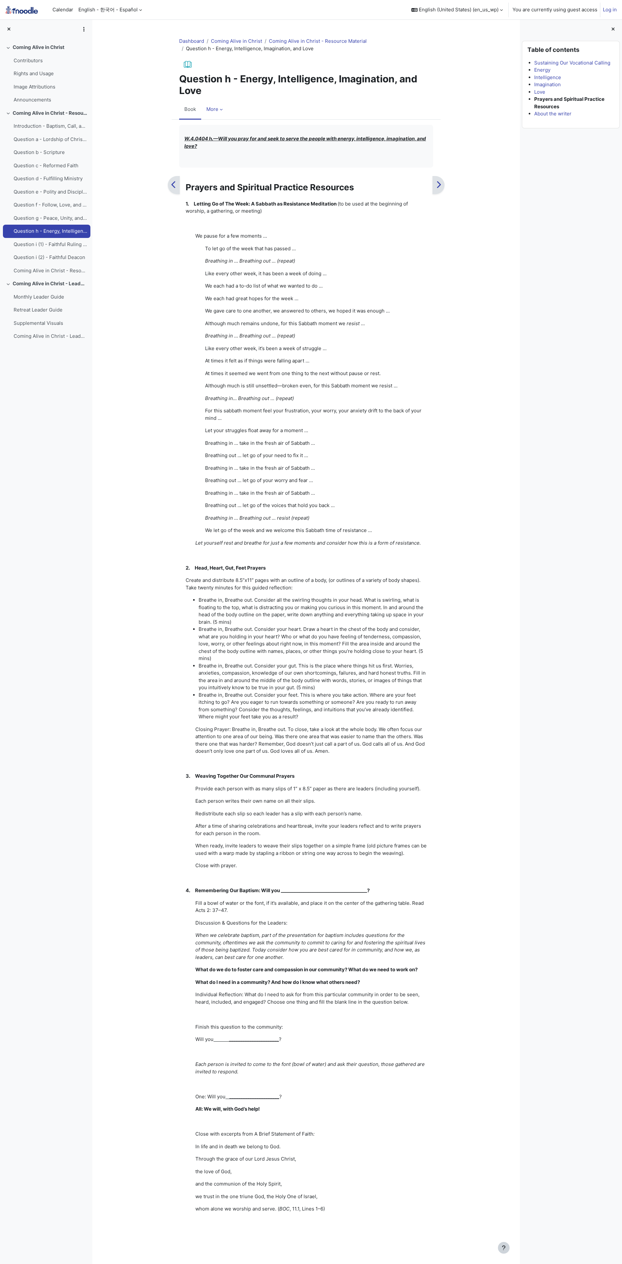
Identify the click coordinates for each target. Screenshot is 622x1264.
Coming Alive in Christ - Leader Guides (50, 283)
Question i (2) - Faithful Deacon (49, 257)
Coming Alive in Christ (38, 47)
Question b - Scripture (39, 152)
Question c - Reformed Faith (46, 165)
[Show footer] (504, 1248)
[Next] (438, 185)
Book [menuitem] (190, 109)
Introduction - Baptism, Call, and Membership (50, 126)
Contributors (28, 60)
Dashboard (191, 41)
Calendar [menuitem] (62, 9)
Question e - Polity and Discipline (50, 192)
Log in (610, 9)
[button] (457, 9)
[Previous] (174, 185)
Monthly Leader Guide (39, 297)
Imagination (547, 84)
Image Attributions (34, 87)
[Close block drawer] (613, 29)
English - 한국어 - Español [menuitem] (108, 9)
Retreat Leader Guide (38, 310)
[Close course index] (9, 29)
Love (539, 92)
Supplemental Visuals (38, 323)
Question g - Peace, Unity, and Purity (50, 218)
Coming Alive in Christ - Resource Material (50, 113)
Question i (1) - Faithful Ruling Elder (50, 244)
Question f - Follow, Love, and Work (50, 205)
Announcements (32, 100)
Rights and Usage (34, 73)
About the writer (552, 114)
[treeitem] (46, 74)
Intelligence (547, 77)
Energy (542, 70)
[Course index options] (84, 29)
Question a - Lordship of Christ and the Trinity (50, 139)
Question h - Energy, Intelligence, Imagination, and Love (50, 231)
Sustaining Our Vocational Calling (572, 63)
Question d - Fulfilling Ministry (48, 178)
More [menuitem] (212, 109)
